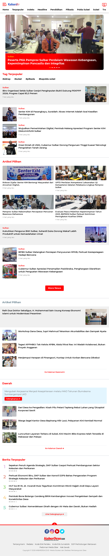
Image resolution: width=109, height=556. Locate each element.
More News (54, 288)
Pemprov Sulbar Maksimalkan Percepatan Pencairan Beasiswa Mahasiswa (28, 212)
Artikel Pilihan (11, 302)
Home (6, 9)
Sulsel (96, 9)
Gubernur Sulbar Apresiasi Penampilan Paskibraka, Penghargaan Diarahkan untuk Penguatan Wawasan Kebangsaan (59, 270)
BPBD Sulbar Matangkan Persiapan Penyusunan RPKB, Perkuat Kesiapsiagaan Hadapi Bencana (60, 253)
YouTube (59, 535)
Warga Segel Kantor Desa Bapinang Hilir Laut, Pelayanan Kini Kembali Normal (60, 420)
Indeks (30, 9)
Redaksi (30, 544)
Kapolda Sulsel (47, 79)
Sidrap (7, 79)
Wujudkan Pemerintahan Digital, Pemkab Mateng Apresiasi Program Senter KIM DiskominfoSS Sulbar (61, 129)
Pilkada (70, 9)
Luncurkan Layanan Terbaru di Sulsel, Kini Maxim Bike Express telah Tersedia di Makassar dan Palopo (61, 435)
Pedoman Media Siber (49, 547)
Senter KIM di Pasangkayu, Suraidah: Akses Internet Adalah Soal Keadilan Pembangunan (58, 113)
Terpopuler (18, 9)
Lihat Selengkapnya (54, 514)
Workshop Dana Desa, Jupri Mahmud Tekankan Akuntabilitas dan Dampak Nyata (62, 331)
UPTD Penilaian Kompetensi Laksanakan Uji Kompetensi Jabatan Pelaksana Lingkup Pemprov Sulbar (79, 184)
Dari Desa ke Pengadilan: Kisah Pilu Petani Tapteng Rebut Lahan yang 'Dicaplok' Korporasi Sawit (61, 409)
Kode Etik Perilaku (43, 544)
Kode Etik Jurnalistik (61, 544)
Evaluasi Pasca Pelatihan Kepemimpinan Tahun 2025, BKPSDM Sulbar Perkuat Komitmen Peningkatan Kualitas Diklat (78, 214)
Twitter (63, 535)
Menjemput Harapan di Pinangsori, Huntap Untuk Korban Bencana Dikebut (59, 357)
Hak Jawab (64, 547)
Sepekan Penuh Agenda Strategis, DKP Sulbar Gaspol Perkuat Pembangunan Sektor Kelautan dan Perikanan (54, 467)
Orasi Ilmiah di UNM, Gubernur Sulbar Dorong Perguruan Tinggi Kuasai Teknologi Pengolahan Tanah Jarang (62, 146)
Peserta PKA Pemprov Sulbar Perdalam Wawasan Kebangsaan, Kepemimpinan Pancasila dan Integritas (52, 61)
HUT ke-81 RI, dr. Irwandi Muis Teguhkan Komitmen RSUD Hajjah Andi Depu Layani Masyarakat (53, 487)
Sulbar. (11, 56)
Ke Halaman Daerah (54, 448)
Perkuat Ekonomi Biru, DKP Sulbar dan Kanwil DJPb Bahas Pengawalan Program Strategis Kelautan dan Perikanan (53, 477)
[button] (50, 67)
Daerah (7, 383)
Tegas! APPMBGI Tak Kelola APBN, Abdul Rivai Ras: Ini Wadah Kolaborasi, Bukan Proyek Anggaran (61, 346)
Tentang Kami (19, 544)
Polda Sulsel (83, 9)
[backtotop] (54, 525)
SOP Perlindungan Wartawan (83, 544)
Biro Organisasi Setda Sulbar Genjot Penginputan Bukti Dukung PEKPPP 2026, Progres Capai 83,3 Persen (42, 92)
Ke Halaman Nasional (54, 372)
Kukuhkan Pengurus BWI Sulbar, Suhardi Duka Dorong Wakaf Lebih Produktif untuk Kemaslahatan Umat (39, 232)
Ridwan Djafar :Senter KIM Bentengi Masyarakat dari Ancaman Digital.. (28, 183)
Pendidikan (56, 9)
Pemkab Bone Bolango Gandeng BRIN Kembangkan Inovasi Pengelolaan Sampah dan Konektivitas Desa (55, 498)
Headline (42, 9)
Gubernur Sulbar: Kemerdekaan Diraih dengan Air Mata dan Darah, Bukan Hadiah (53, 506)
